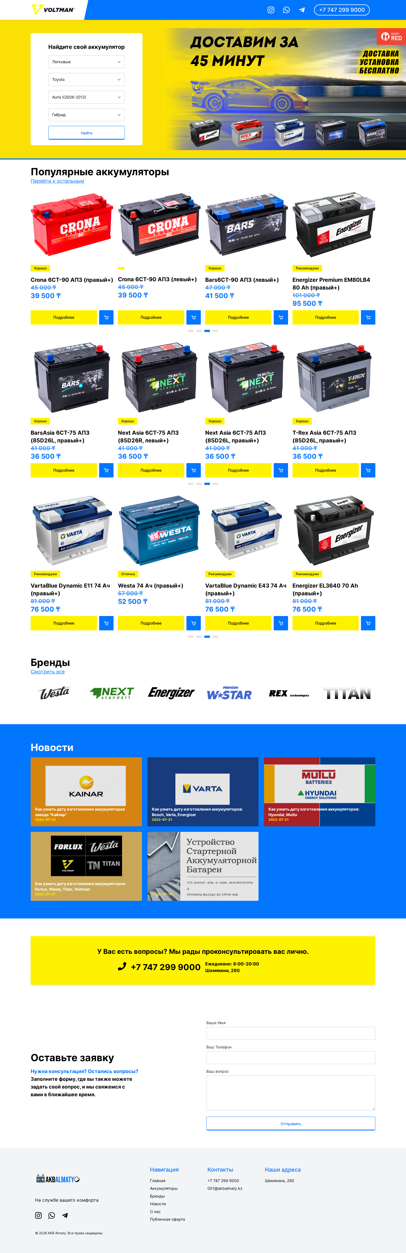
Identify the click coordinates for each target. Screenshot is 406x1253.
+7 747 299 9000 (342, 10)
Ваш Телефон (218, 1047)
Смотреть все (48, 672)
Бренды (157, 1196)
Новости (52, 747)
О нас (155, 1211)
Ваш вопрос (217, 1071)
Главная (157, 1180)
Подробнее (63, 317)
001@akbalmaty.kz (224, 1188)
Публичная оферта (167, 1219)
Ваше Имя (216, 1022)
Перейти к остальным (57, 181)
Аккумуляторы (164, 1188)
